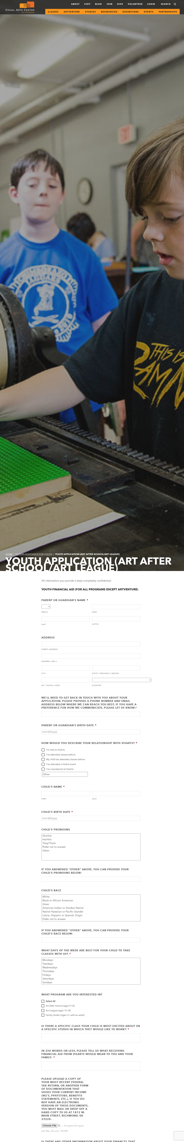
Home (8, 554)
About (75, 4)
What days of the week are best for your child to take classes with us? (85, 952)
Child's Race (51, 890)
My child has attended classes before (65, 759)
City (43, 673)
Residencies (109, 12)
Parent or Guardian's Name (64, 600)
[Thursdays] (91, 971)
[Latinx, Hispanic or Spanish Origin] (91, 915)
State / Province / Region (105, 673)
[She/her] (91, 836)
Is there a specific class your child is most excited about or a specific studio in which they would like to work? (90, 1027)
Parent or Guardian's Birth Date (68, 725)
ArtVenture (72, 12)
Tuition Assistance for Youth (33, 554)
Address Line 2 (49, 661)
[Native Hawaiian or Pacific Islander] (91, 911)
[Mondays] (91, 960)
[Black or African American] (91, 900)
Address (48, 637)
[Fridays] (91, 975)
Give (120, 4)
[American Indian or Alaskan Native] (91, 908)
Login (151, 4)
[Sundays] (91, 982)
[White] (91, 897)
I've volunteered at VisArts (59, 769)
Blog (98, 4)
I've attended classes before (60, 754)
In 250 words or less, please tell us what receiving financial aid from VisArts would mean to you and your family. (87, 1054)
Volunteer (135, 4)
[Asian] (91, 904)
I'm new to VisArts (55, 749)
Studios (90, 12)
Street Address (49, 649)
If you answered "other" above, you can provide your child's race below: (85, 932)
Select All (50, 1001)
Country (96, 685)
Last (43, 624)
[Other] (91, 850)
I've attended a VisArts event (61, 764)
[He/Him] (91, 839)
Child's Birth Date (57, 811)
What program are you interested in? (71, 994)
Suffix (95, 624)
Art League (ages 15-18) (58, 1010)
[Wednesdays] (91, 967)
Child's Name (53, 786)
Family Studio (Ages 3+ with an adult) (65, 1015)
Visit (87, 4)
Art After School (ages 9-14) (60, 1005)
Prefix (44, 612)
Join (110, 4)
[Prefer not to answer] (91, 847)
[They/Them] (91, 843)
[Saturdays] (91, 978)
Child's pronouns (55, 829)
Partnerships (168, 12)
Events (149, 12)
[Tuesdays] (91, 964)
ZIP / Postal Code (50, 685)
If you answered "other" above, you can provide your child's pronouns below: (85, 871)
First (94, 612)
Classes (53, 12)
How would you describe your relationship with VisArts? (89, 743)
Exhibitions (131, 12)
